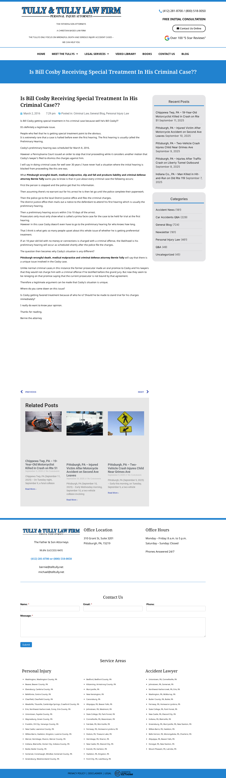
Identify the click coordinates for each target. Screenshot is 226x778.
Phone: (150, 604)
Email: (87, 604)
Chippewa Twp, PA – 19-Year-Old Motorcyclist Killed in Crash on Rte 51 (41, 464)
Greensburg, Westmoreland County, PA (42, 759)
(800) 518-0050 (196, 11)
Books (147, 54)
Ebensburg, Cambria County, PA (39, 689)
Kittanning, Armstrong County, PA (101, 684)
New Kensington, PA (95, 694)
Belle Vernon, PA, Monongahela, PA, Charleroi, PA (170, 734)
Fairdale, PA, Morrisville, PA (98, 724)
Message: (26, 616)
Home (41, 54)
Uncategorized (165, 254)
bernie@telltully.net (51, 567)
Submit (26, 644)
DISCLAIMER (95, 773)
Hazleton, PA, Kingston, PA (97, 754)
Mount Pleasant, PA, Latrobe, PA (163, 749)
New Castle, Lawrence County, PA (39, 729)
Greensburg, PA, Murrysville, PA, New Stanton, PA (170, 724)
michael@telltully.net (51, 572)
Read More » (30, 489)
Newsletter (162, 232)
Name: (24, 604)
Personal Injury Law (117, 113)
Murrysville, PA (92, 689)
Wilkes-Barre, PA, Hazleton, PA (162, 729)
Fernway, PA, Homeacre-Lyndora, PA (102, 729)
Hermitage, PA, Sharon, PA (97, 739)
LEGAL (108, 773)
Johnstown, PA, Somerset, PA (161, 684)
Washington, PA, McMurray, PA (162, 694)
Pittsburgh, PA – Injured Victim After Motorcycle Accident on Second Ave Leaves (83, 470)
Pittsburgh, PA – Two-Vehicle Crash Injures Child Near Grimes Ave (126, 468)
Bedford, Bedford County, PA (99, 679)
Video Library (125, 54)
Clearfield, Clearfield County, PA (39, 699)
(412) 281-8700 (173, 11)
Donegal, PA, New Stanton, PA (161, 744)
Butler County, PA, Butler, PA (161, 699)
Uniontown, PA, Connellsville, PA (163, 679)
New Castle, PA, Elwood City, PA (99, 744)
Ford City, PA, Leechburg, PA (98, 759)
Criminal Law (81, 113)
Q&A (158, 247)
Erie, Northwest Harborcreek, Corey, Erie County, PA (47, 709)
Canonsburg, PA (93, 699)
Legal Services (95, 54)
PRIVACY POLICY (77, 773)
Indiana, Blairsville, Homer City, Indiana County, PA (47, 744)
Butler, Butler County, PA (35, 749)
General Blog (97, 113)
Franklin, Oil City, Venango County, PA (41, 724)
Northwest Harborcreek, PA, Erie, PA (164, 689)
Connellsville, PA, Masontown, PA (100, 719)
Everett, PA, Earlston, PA (96, 749)
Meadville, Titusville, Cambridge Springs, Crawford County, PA (52, 704)
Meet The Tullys (63, 54)
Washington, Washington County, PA (41, 679)
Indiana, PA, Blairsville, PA (160, 719)
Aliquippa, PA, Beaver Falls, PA (99, 704)
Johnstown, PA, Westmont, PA (99, 709)
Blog (185, 54)
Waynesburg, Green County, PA (38, 719)
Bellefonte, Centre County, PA (38, 694)
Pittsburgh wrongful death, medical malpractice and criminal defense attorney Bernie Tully (72, 257)
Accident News (165, 209)
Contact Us (166, 54)
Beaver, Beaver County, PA (36, 684)
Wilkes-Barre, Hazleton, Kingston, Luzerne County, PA (48, 734)
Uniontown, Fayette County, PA (38, 714)
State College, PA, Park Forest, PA (100, 714)
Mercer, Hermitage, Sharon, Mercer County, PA (45, 739)
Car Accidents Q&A (168, 217)
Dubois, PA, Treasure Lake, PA (99, 734)
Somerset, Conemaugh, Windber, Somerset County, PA (48, 754)
